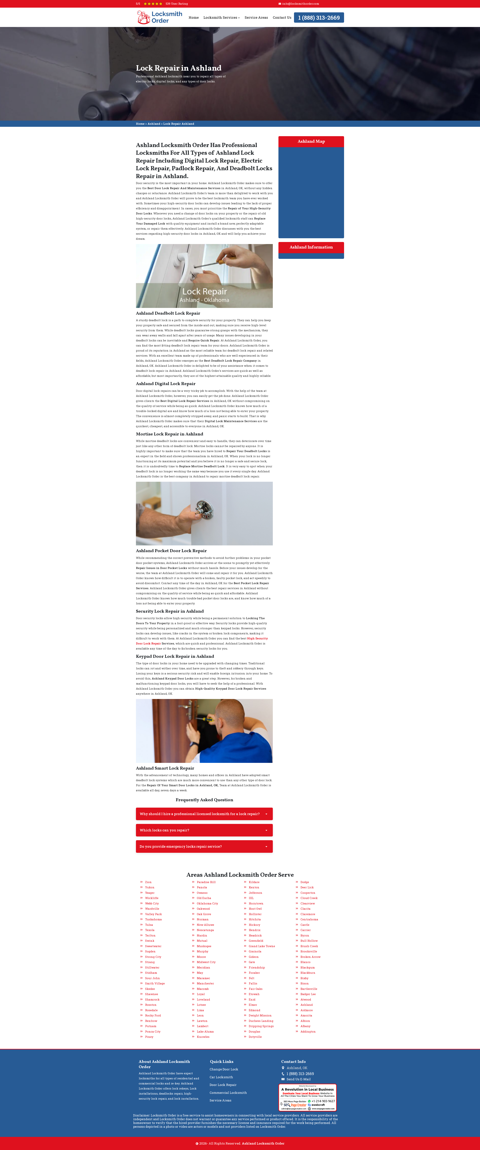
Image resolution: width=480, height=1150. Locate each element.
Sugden (150, 951)
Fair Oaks (255, 989)
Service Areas (256, 17)
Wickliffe (151, 898)
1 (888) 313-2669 (319, 17)
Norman (203, 919)
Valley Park (153, 914)
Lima (200, 1010)
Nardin (202, 935)
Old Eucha (204, 898)
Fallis (253, 983)
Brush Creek (309, 946)
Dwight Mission (260, 1015)
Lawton (202, 1021)
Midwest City (206, 962)
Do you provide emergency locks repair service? (181, 846)
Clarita (305, 908)
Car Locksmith (221, 1077)
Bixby (304, 978)
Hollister (255, 914)
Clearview (308, 903)
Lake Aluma (205, 1031)
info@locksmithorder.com (300, 3)
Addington (308, 1031)
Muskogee (204, 946)
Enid (252, 999)
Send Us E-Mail (299, 1079)
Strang (150, 962)
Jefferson (255, 893)
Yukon (149, 887)
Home (194, 17)
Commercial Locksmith (228, 1092)
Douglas (254, 1031)
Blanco (305, 962)
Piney (149, 1037)
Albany (305, 1026)
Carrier (306, 930)
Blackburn (308, 973)
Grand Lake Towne (262, 946)
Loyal (201, 994)
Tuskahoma (153, 919)
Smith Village (155, 983)
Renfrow (151, 1021)
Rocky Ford (153, 1015)
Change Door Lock (224, 1069)
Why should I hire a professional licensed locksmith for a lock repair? (200, 814)
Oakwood (203, 908)
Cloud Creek (309, 898)
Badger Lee (308, 994)
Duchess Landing (261, 1021)
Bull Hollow (309, 940)
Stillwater (152, 967)
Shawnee (151, 994)
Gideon (254, 957)
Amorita (306, 1015)
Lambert (202, 1026)
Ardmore (307, 1010)
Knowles (203, 1037)
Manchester (205, 983)
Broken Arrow (310, 957)
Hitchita (255, 919)
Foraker (254, 973)
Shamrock (152, 999)
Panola (202, 887)
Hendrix (254, 930)
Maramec (203, 978)
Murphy (202, 951)
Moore (201, 957)
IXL (251, 898)
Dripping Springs (261, 1026)
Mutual (202, 940)
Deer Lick (307, 887)
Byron (305, 935)
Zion (148, 882)
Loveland (203, 999)
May (200, 973)
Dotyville (255, 1037)
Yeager (149, 893)
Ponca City (152, 1031)
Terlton (150, 935)
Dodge (305, 882)
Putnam (150, 1026)
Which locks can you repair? (164, 830)
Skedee (150, 989)
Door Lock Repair (223, 1085)
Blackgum (308, 967)
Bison (305, 983)
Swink (149, 940)
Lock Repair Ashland (178, 123)
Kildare (254, 882)
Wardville (152, 908)
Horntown (256, 903)
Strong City (153, 957)
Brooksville (309, 951)
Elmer (253, 1005)
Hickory (254, 925)
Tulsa (149, 925)
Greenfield (256, 940)
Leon (200, 1015)
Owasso (202, 893)
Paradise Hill (206, 882)
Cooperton (308, 893)
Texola (149, 930)
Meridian (203, 967)
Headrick (255, 935)
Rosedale (151, 1010)
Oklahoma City (207, 903)
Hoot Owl (255, 908)
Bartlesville (309, 989)
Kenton (254, 887)
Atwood (306, 999)
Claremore (308, 914)
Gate (252, 962)
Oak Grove (204, 914)
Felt (251, 978)
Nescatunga (205, 930)
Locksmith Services (220, 17)
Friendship (257, 967)
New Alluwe (205, 925)
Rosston (151, 1005)
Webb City (152, 903)
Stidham (151, 973)
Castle (305, 925)
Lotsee (201, 1005)
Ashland (154, 123)
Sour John (152, 978)
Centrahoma (309, 919)
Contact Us (282, 17)
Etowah (254, 994)
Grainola (255, 951)
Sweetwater (153, 946)
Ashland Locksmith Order (263, 1143)
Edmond (254, 1010)
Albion (305, 1021)
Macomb (203, 989)
